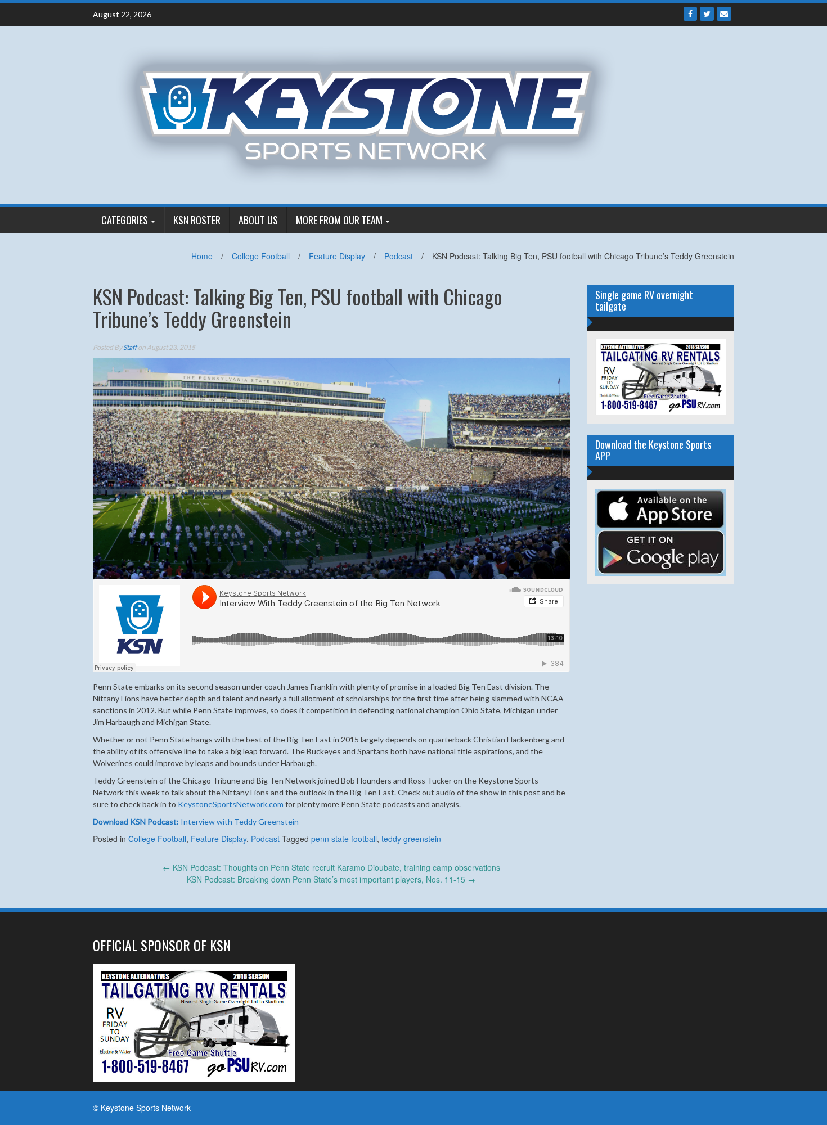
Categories (124, 220)
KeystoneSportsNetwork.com (231, 804)
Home (202, 256)
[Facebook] (690, 14)
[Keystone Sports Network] (372, 113)
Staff (130, 347)
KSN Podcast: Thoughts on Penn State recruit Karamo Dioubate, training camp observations (331, 867)
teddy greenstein (411, 838)
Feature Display (337, 256)
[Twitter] (707, 14)
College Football (261, 256)
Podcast (398, 256)
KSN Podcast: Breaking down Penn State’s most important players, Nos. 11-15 (331, 879)
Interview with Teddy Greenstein (196, 821)
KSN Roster (197, 220)
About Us (258, 220)
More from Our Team (339, 220)
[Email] (724, 14)
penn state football (344, 838)
